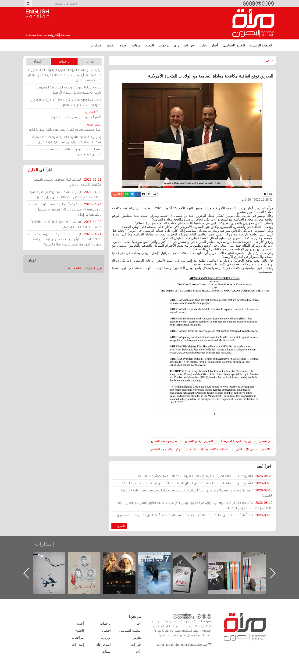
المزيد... (119, 526)
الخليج (111, 45)
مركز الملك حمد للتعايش (166, 449)
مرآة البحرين (253, 23)
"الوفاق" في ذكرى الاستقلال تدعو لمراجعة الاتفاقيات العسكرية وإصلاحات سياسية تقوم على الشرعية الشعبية (197, 493)
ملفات (136, 45)
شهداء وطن (124, 557)
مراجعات (77, 637)
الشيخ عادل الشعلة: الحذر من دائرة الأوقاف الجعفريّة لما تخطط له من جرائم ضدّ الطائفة (205, 475)
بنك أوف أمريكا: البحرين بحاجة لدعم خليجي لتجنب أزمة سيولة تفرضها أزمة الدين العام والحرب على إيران (195, 514)
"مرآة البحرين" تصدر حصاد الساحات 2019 (264, 563)
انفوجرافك (103, 644)
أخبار (214, 45)
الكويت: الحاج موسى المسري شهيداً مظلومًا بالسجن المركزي (67, 182)
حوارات (189, 45)
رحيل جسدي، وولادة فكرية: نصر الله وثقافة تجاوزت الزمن (64, 127)
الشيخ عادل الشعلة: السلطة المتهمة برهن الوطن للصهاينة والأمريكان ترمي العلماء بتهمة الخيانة (197, 482)
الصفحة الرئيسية (261, 45)
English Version (37, 13)
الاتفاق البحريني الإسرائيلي (253, 449)
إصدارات (97, 45)
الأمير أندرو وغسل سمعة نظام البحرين (75, 114)
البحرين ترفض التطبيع (199, 441)
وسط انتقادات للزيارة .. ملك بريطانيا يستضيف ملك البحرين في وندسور (68, 152)
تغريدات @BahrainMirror (84, 268)
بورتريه (106, 637)
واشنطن (264, 441)
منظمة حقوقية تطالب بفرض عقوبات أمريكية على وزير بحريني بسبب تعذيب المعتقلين (65, 102)
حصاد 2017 (194, 557)
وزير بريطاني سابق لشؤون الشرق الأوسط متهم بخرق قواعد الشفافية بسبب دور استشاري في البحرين (66, 139)
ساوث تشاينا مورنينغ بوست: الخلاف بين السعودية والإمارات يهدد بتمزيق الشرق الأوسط (68, 90)
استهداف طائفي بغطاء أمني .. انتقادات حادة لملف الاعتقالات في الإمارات (65, 224)
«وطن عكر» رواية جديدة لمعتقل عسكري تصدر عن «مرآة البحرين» (229, 565)
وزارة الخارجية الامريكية (236, 441)
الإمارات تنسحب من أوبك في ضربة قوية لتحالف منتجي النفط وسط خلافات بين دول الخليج (65, 194)
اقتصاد (149, 45)
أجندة (123, 45)
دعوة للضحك (54, 557)
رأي (176, 45)
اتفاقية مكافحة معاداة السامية (209, 449)
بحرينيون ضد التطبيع (164, 441)
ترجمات (164, 45)
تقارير (203, 45)
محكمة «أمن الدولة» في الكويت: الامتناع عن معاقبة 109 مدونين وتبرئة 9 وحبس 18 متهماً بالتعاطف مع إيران (65, 209)
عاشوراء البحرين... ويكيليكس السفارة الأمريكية (159, 563)
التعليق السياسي (234, 45)
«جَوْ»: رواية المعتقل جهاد (89, 560)
